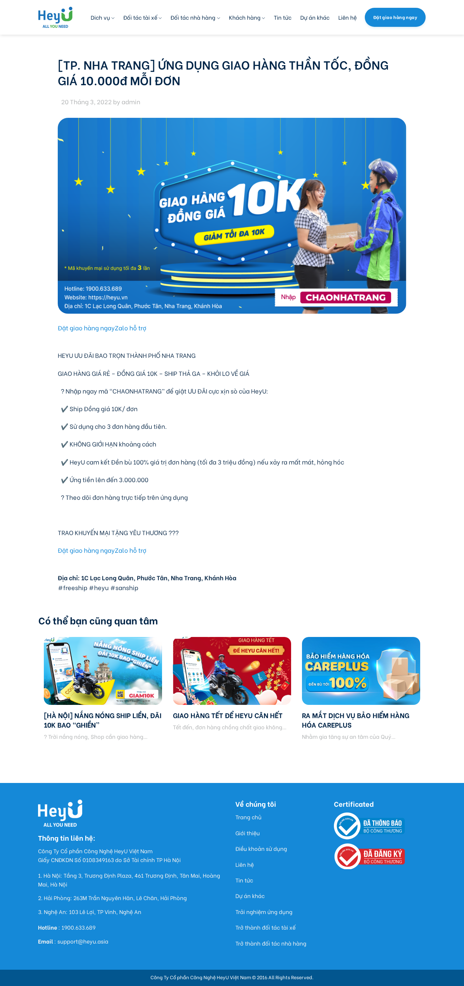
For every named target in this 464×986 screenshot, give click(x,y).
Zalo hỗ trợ (130, 327)
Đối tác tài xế (140, 17)
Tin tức (282, 17)
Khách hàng (245, 17)
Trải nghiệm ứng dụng (263, 911)
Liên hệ (347, 17)
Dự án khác (314, 17)
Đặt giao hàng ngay (86, 327)
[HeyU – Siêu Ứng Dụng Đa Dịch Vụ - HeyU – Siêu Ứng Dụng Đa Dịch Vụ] (55, 17)
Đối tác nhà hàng (193, 17)
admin (131, 101)
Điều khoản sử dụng (261, 848)
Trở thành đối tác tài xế (265, 927)
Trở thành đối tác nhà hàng (270, 943)
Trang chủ (248, 817)
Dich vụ (100, 17)
